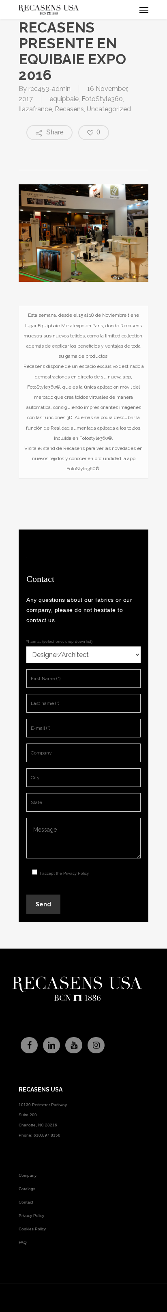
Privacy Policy (75, 873)
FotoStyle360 (102, 99)
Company (27, 1175)
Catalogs (27, 1189)
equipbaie (64, 99)
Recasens (69, 109)
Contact (26, 1202)
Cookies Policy (32, 1229)
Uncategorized (109, 109)
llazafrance (35, 109)
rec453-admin (49, 89)
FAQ (23, 1242)
